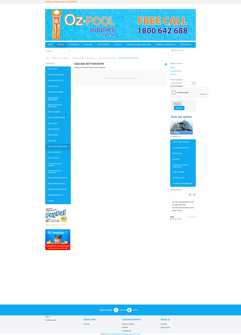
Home (50, 44)
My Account (74, 44)
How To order (103, 44)
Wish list (173, 74)
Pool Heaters (53, 158)
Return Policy (179, 178)
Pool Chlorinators (56, 75)
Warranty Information (165, 44)
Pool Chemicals (54, 152)
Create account (50, 320)
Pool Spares (53, 135)
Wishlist (125, 327)
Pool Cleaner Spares (56, 118)
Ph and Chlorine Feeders (55, 165)
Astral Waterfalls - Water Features (83, 58)
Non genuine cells (55, 195)
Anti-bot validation (176, 86)
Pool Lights (53, 123)
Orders (172, 68)
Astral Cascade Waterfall (107, 58)
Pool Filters (53, 86)
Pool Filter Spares (55, 92)
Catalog (60, 44)
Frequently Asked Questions (139, 44)
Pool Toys (52, 141)
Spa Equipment (54, 129)
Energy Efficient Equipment (55, 106)
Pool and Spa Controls (57, 178)
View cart (88, 44)
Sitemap (86, 324)
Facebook (123, 310)
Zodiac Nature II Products (54, 172)
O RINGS (51, 201)
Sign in (177, 104)
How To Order (179, 172)
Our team (164, 324)
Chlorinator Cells (56, 80)
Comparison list (175, 71)
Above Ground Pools (56, 183)
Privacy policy (165, 327)
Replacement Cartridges (53, 99)
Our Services (185, 44)
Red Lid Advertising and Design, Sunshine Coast (123, 334)
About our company (181, 142)
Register (179, 108)
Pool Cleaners (54, 112)
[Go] (194, 83)
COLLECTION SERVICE (181, 148)
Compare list (126, 331)
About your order (128, 324)
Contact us (177, 153)
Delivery (118, 44)
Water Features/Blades (60, 58)
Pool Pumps (53, 69)
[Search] (69, 51)
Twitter (135, 310)
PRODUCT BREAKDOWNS (57, 189)
